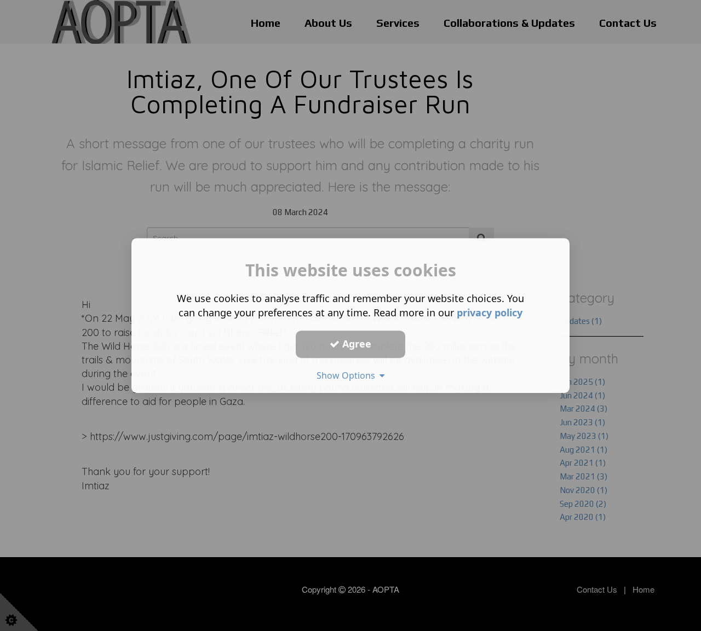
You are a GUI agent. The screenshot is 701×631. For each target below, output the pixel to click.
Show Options (348, 375)
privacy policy (489, 312)
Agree (355, 343)
